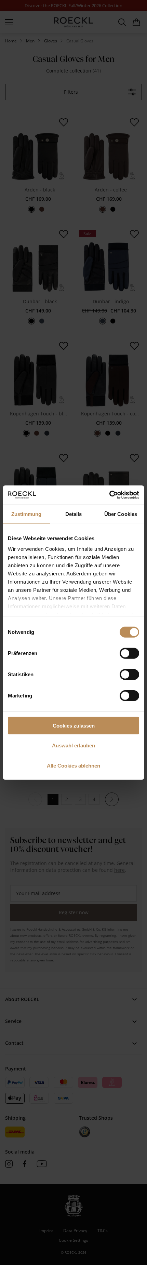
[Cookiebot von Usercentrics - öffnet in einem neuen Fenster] (109, 495)
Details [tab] (73, 514)
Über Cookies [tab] (120, 514)
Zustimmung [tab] (26, 514)
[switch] (129, 653)
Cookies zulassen (74, 725)
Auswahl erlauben (73, 745)
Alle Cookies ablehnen (73, 765)
